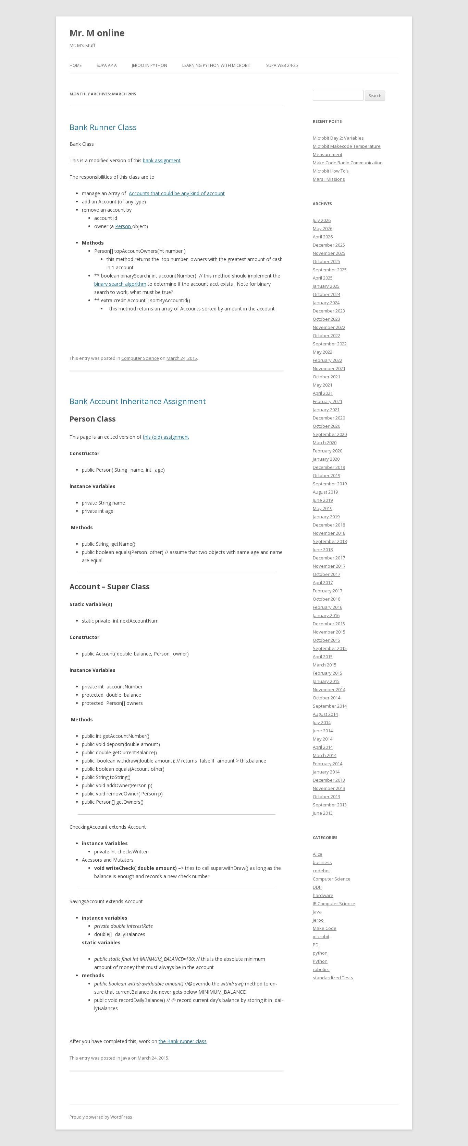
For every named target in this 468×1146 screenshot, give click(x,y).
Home (76, 65)
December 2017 (329, 558)
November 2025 (329, 253)
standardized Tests (333, 977)
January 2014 (326, 772)
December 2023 (329, 311)
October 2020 (326, 426)
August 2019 (325, 492)
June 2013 (323, 813)
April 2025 (323, 278)
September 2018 (330, 541)
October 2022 (326, 335)
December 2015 (329, 624)
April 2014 (323, 747)
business (322, 862)
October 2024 (326, 294)
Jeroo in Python (149, 65)
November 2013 (329, 788)
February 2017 (327, 591)
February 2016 (327, 607)
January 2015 (326, 681)
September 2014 (330, 706)
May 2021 (322, 385)
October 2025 (326, 261)
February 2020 (327, 451)
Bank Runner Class (103, 127)
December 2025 (329, 245)
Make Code (324, 928)
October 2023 (326, 319)
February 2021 (327, 401)
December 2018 (329, 525)
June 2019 (323, 500)
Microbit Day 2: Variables (338, 138)
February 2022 (327, 360)
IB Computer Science (334, 903)
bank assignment (162, 160)
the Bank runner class (183, 1041)
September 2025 (330, 270)
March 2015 (324, 665)
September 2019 (330, 484)
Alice (317, 854)
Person (123, 226)
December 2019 (329, 467)
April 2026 (323, 237)
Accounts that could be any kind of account (177, 193)
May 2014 (322, 739)
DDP (317, 887)
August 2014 (325, 714)
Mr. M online (97, 33)
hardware (323, 895)
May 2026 (322, 228)
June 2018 (323, 549)
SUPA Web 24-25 (282, 65)
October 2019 (326, 475)
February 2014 (327, 763)
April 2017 (323, 582)
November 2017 (329, 566)
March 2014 (324, 755)
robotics (321, 969)
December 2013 (329, 780)
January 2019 (326, 516)
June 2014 (323, 731)
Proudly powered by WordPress (101, 1117)
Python (320, 961)
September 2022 (330, 344)
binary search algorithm (120, 284)
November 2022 (329, 327)
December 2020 (329, 418)
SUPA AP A (107, 65)
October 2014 (326, 698)
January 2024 (326, 302)
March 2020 (324, 442)
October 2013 (326, 796)
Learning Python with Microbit (216, 65)
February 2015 (327, 673)
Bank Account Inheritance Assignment (138, 401)
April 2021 (323, 393)
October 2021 (326, 377)
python (320, 953)
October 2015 (326, 640)
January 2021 (326, 409)
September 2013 (330, 805)
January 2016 (326, 615)
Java (125, 1058)
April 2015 (323, 656)
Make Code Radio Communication (348, 163)
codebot (321, 870)
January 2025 (326, 286)
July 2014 (322, 722)
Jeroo (318, 920)
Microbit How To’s (331, 171)
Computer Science (140, 358)
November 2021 (329, 368)
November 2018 (329, 533)
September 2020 (330, 434)
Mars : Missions (329, 179)
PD (316, 945)
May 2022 (322, 352)
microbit (321, 936)
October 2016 (326, 599)
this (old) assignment (166, 437)
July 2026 (322, 220)
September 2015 (330, 648)
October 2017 (326, 574)
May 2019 (322, 508)
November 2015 (329, 632)
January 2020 (326, 459)
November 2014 (329, 689)
